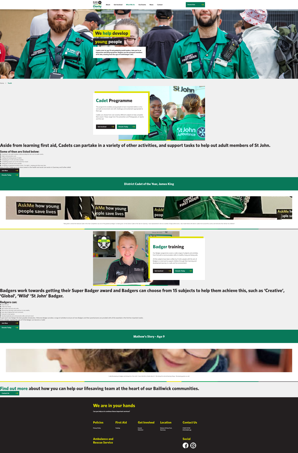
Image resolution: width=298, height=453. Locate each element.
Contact (160, 5)
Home (2, 83)
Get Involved (118, 5)
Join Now (5, 170)
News (151, 5)
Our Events (142, 5)
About (108, 5)
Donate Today (123, 127)
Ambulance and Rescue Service (103, 440)
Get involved (102, 127)
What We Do (130, 5)
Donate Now (191, 4)
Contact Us (5, 393)
